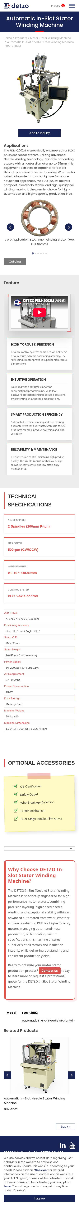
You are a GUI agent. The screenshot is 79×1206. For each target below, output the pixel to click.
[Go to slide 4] (41, 253)
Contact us (50, 971)
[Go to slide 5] (43, 253)
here (7, 1186)
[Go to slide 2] (35, 253)
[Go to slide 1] (33, 253)
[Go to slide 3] (38, 253)
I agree (39, 1198)
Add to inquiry (39, 133)
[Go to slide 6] (46, 253)
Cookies (41, 1170)
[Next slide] (68, 227)
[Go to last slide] (10, 227)
